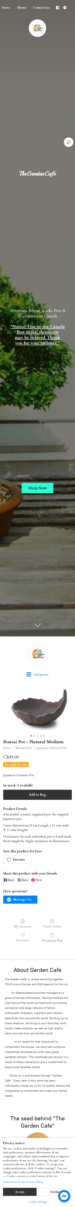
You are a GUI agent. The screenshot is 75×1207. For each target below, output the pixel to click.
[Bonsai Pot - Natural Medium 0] (37, 710)
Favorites (22, 940)
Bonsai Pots (23, 748)
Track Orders (52, 926)
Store (6, 748)
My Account (22, 926)
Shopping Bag (52, 940)
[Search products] (68, 142)
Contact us (41, 7)
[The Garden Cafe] (37, 654)
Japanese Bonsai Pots (51, 748)
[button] (17, 860)
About (21, 7)
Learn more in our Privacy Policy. (23, 1182)
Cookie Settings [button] (37, 1202)
